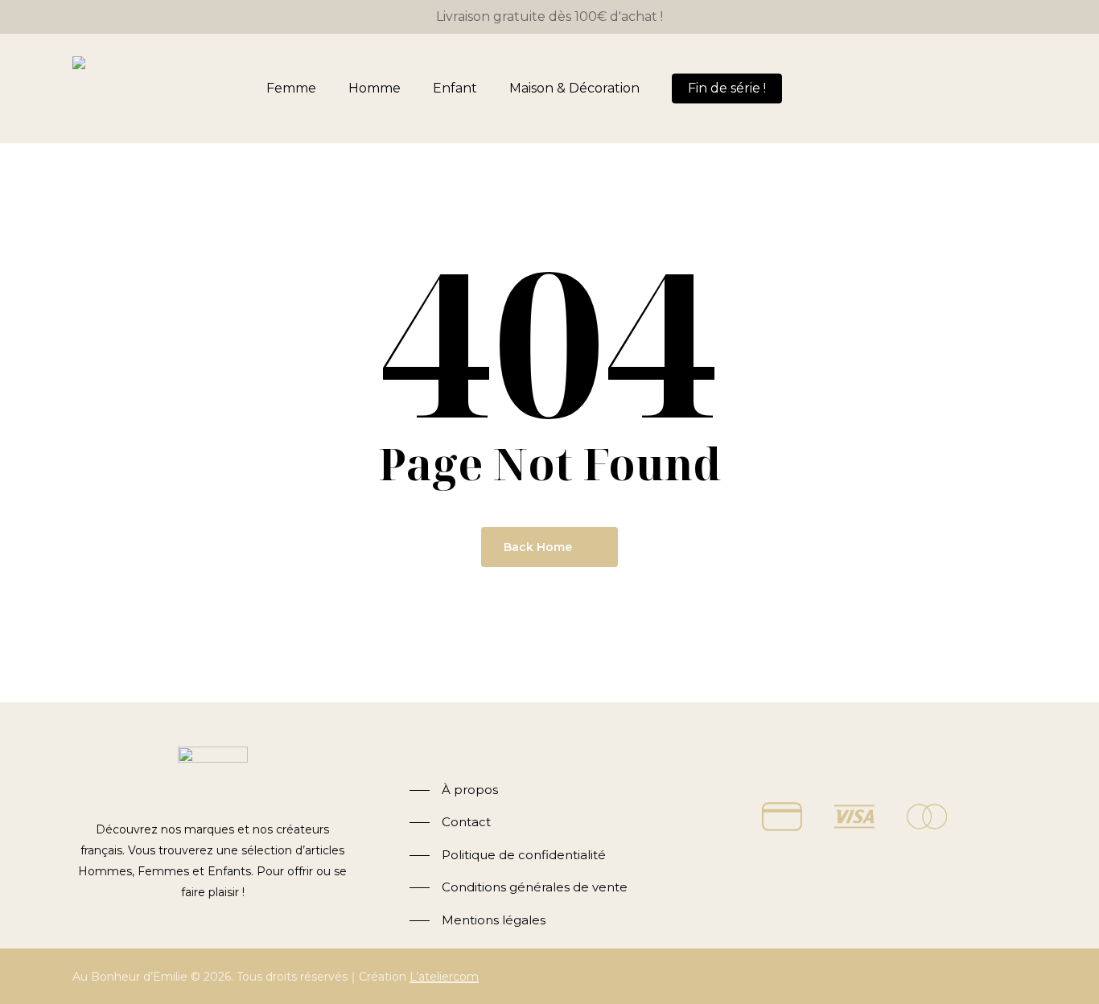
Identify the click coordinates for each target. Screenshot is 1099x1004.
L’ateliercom (444, 976)
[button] (454, 790)
